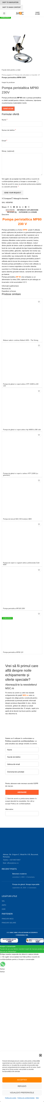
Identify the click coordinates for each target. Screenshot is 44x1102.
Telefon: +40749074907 (12, 860)
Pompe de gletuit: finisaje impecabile (25, 884)
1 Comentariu (30, 877)
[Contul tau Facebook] (8, 207)
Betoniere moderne (19, 874)
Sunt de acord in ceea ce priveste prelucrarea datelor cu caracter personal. (21, 185)
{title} (37, 1098)
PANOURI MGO (7, 919)
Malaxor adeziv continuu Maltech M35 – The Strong (20, 340)
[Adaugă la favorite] (39, 302)
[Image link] (11, 842)
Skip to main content (11, 7)
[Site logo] (19, 13)
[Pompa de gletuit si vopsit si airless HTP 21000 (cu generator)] (22, 452)
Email (4, 141)
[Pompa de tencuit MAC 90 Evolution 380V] (22, 497)
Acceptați (22, 1080)
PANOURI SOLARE (9, 923)
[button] (40, 1055)
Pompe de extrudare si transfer (26, 75)
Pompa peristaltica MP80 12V (13, 652)
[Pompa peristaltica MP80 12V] (22, 631)
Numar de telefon (9, 130)
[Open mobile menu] (4, 13)
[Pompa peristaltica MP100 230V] (22, 587)
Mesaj (8, 151)
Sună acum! (37, 13)
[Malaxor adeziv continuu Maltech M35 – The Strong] (22, 318)
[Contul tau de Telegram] (25, 207)
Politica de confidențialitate (26, 1098)
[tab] (10, 210)
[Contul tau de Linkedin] (20, 207)
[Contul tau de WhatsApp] (22, 207)
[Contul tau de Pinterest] (17, 207)
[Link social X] (10, 207)
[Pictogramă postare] (6, 876)
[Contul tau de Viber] (28, 207)
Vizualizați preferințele (22, 1093)
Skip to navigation (10, 2)
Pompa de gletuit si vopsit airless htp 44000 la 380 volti (22, 429)
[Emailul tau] (13, 207)
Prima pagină (7, 75)
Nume (4, 120)
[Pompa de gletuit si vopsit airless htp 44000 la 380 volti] (22, 408)
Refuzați (22, 1086)
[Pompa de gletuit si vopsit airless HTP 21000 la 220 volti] (22, 362)
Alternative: (9, 809)
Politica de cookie (10, 1098)
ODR (3, 909)
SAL (3, 901)
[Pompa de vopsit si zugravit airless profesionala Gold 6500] (22, 541)
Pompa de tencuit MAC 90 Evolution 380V (17, 519)
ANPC (4, 905)
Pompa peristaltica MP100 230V (14, 608)
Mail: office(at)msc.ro (11, 863)
